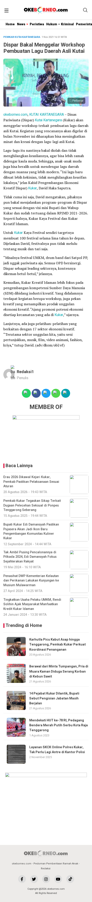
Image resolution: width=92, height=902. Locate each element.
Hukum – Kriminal (60, 24)
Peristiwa (37, 24)
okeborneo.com (15, 114)
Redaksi (45, 868)
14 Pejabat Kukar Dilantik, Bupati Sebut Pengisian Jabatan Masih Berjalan (54, 698)
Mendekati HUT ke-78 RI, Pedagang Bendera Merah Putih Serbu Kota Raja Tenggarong (58, 725)
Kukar (32, 188)
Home (10, 24)
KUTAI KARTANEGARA (46, 114)
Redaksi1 (25, 372)
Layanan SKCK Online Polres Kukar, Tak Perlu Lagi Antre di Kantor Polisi (57, 750)
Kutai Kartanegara (48, 120)
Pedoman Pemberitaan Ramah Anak (55, 863)
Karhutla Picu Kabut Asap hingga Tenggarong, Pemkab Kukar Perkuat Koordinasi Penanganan (57, 644)
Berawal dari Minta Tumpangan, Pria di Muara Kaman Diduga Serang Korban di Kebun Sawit (58, 671)
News (21, 24)
